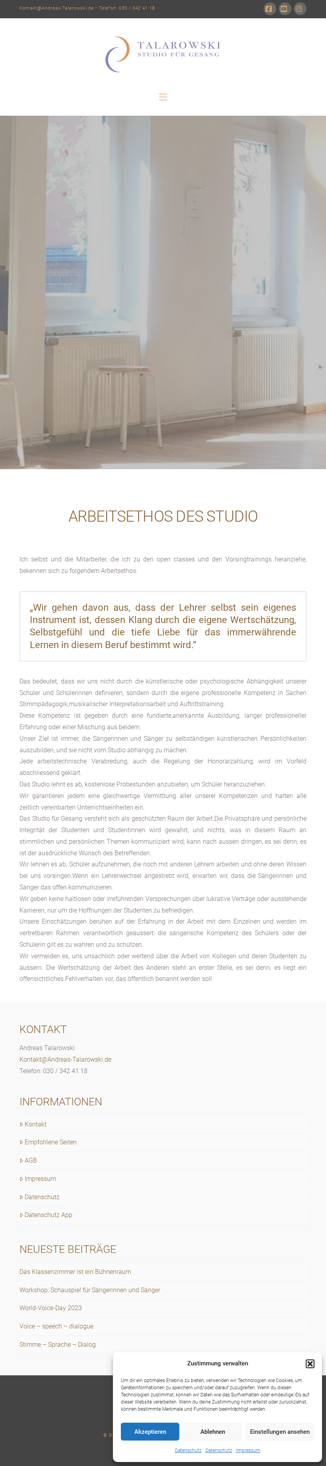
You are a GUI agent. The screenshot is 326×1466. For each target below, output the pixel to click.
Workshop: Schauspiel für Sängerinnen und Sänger (89, 1290)
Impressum (248, 1450)
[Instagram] (300, 8)
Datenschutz (188, 1450)
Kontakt (36, 1124)
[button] (310, 1364)
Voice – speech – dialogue (56, 1326)
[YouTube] (285, 8)
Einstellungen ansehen (280, 1431)
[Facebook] (270, 8)
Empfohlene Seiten (51, 1142)
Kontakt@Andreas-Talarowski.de (56, 8)
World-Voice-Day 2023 (50, 1308)
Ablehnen (212, 1431)
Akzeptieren (150, 1431)
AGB (31, 1160)
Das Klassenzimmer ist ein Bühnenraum (75, 1272)
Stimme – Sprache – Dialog (57, 1344)
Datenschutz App (48, 1215)
